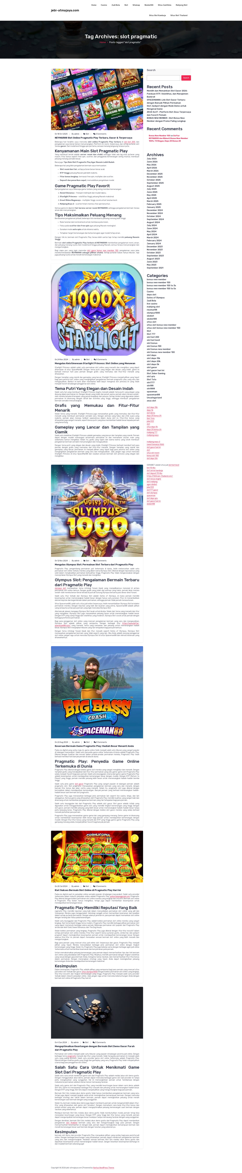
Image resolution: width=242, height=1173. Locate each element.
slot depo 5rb (152, 458)
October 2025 (154, 180)
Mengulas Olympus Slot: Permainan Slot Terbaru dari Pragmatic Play (94, 564)
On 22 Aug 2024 (61, 742)
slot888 (151, 388)
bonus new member (156, 279)
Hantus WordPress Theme (103, 1168)
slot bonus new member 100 (161, 352)
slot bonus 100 (154, 346)
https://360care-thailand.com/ (160, 476)
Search (151, 70)
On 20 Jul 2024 (61, 886)
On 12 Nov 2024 (61, 561)
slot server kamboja (155, 470)
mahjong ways (153, 435)
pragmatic (72, 1056)
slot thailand (71, 1123)
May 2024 (151, 231)
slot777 (151, 382)
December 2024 (155, 210)
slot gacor (79, 784)
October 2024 (154, 216)
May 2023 (151, 265)
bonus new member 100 (158, 282)
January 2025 (154, 207)
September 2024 (155, 219)
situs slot (151, 322)
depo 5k (150, 410)
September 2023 (155, 256)
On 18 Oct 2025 (61, 134)
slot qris (151, 376)
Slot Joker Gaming (156, 373)
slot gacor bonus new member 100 (102, 250)
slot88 (150, 385)
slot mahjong (152, 482)
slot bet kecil (153, 340)
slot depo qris (152, 498)
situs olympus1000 (89, 972)
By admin (75, 134)
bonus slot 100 (153, 456)
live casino (152, 304)
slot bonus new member (159, 349)
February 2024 (154, 240)
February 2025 (154, 204)
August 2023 (153, 259)
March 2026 (153, 171)
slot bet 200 (129, 142)
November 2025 (155, 177)
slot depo (151, 355)
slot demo (151, 413)
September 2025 (155, 183)
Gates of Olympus (156, 297)
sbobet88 (152, 319)
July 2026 (152, 159)
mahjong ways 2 (153, 442)
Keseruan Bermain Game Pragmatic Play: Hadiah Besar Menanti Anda (94, 746)
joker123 (150, 421)
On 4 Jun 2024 (61, 1042)
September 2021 (155, 268)
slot (148, 424)
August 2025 (153, 186)
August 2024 (153, 222)
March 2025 (152, 201)
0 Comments (100, 134)
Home (93, 5)
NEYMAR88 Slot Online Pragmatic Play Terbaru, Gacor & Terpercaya (93, 137)
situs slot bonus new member (161, 325)
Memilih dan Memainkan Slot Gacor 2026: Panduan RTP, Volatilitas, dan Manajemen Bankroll (167, 94)
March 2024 (153, 237)
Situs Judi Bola (164, 5)
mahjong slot (153, 307)
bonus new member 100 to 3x (161, 285)
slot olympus (152, 493)
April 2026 (152, 168)
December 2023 (155, 246)
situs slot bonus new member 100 (163, 328)
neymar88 (152, 310)
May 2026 (151, 165)
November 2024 (155, 213)
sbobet (150, 316)
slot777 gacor (152, 490)
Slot (126, 5)
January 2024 (154, 243)
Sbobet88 (148, 5)
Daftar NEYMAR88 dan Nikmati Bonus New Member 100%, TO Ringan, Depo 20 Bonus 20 (168, 138)
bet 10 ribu (151, 468)
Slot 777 (151, 334)
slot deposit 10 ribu (154, 473)
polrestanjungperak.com (120, 896)
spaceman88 (153, 394)
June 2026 (152, 162)
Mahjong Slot (181, 5)
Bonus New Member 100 (159, 136)
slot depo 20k (153, 361)
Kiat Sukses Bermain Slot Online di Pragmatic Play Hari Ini (88, 890)
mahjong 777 (152, 432)
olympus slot (60, 588)
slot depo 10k (153, 358)
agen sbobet (152, 484)
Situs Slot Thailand (178, 15)
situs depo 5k (152, 427)
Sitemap (136, 5)
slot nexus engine (154, 479)
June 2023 (152, 262)
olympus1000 (153, 313)
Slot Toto (151, 379)
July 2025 (152, 189)
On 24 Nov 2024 (61, 359)
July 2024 (152, 225)
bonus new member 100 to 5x (161, 288)
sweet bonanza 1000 (155, 444)
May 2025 (151, 195)
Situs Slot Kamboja (157, 15)
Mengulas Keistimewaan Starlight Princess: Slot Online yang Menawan (95, 363)
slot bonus (152, 343)
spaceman (152, 391)
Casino (104, 5)
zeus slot (151, 401)
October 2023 (154, 252)
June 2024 (152, 228)
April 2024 (152, 234)
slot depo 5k (153, 364)
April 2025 (152, 198)
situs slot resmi (153, 453)
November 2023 (155, 249)
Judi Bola (116, 5)
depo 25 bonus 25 (154, 416)
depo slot (151, 294)
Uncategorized (154, 397)
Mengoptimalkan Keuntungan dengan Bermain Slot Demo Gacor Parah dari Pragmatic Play (95, 1048)
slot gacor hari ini (155, 370)
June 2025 (152, 192)
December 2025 (155, 174)
